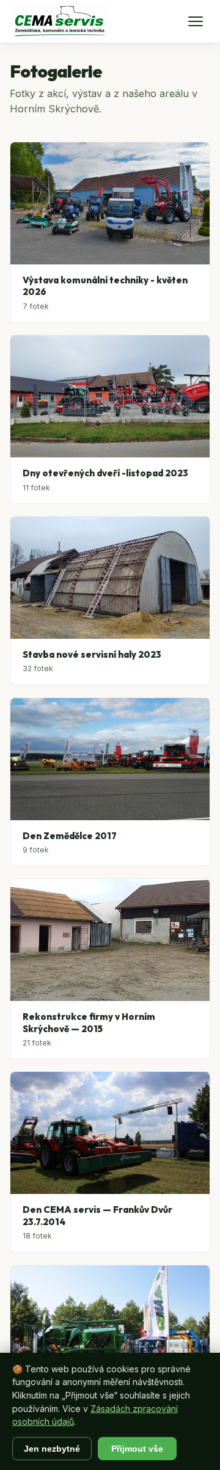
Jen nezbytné (52, 1449)
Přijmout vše (137, 1449)
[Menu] (195, 21)
